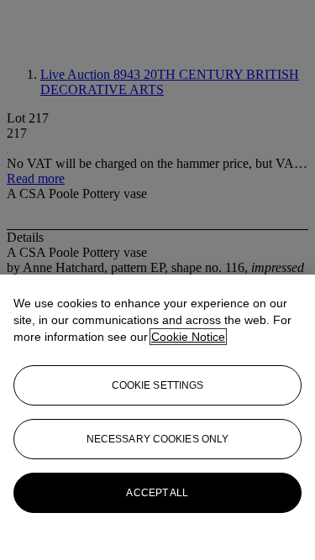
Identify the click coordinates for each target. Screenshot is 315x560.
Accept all (157, 493)
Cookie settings (158, 385)
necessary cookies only (158, 439)
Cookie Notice (188, 336)
